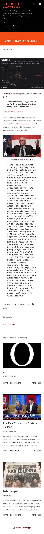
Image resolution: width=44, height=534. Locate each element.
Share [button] (5, 308)
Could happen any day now (13, 111)
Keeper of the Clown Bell (13, 5)
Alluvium (13, 305)
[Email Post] (32, 305)
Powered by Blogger (23, 528)
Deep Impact (24, 124)
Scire (20, 305)
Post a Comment (10, 324)
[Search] (34, 4)
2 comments (15, 383)
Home (5, 26)
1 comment (15, 451)
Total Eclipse (10, 491)
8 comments (15, 515)
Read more (36, 383)
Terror (26, 305)
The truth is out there (11, 94)
